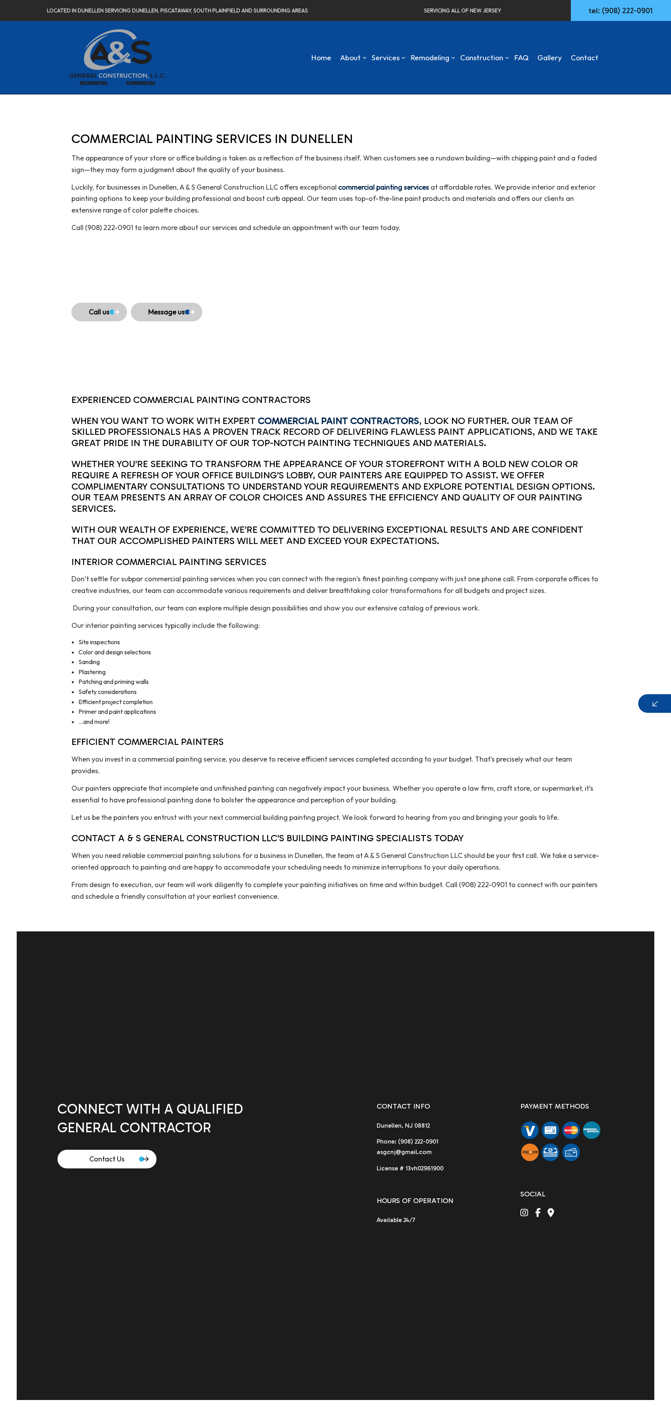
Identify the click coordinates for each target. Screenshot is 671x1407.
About (350, 57)
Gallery (549, 57)
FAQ (521, 57)
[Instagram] (524, 1213)
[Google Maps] (551, 1213)
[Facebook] (538, 1213)
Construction (481, 57)
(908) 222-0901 (418, 1141)
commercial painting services (383, 187)
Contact (584, 57)
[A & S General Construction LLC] (117, 57)
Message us (166, 311)
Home (321, 57)
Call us (99, 311)
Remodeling (429, 57)
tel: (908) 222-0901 (621, 10)
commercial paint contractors (338, 420)
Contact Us (107, 1158)
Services (386, 57)
